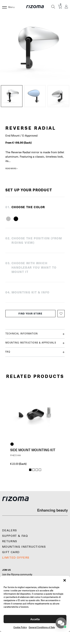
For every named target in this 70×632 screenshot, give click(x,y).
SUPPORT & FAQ (15, 536)
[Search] (53, 7)
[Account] (66, 7)
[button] (64, 580)
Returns (9, 541)
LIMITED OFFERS (15, 557)
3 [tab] (37, 470)
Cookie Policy (20, 627)
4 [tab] (40, 470)
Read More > (11, 168)
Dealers (9, 530)
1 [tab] (30, 470)
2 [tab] (33, 470)
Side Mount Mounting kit (32, 450)
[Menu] (4, 7)
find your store (30, 313)
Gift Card (11, 552)
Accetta (35, 619)
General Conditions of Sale (42, 627)
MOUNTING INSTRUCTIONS (24, 546)
